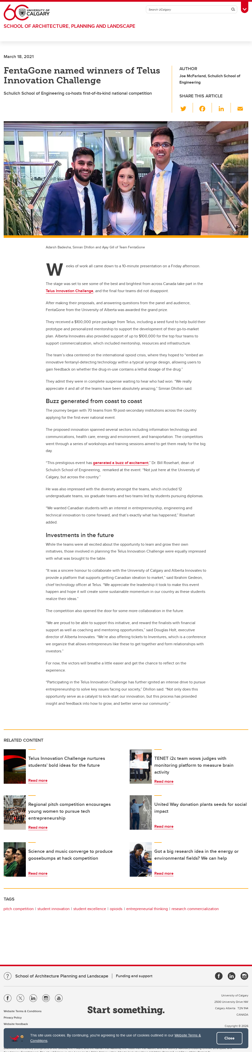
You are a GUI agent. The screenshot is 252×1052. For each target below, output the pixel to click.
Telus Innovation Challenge (69, 291)
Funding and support (134, 976)
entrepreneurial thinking (147, 909)
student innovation (53, 909)
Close (229, 1038)
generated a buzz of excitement (120, 463)
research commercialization (195, 909)
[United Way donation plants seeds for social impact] (141, 812)
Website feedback (16, 1024)
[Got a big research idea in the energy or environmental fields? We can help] (141, 859)
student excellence (89, 909)
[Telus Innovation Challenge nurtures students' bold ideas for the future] (15, 766)
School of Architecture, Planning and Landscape (69, 26)
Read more (37, 780)
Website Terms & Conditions (23, 1011)
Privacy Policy (13, 1017)
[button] (186, 108)
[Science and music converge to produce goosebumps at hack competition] (15, 859)
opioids (116, 909)
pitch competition (18, 909)
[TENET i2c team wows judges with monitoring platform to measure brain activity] (141, 766)
